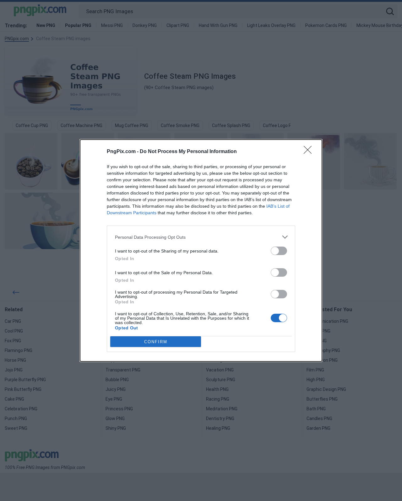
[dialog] (201, 250)
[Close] (310, 152)
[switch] (279, 251)
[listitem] (201, 237)
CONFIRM (155, 341)
